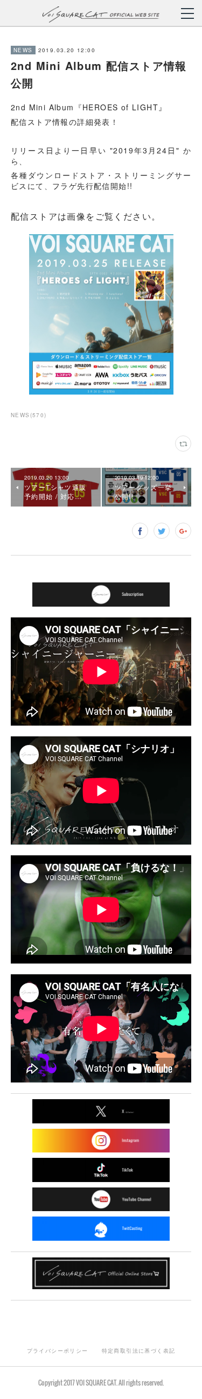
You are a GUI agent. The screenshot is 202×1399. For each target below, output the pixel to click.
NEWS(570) (29, 415)
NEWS (23, 50)
